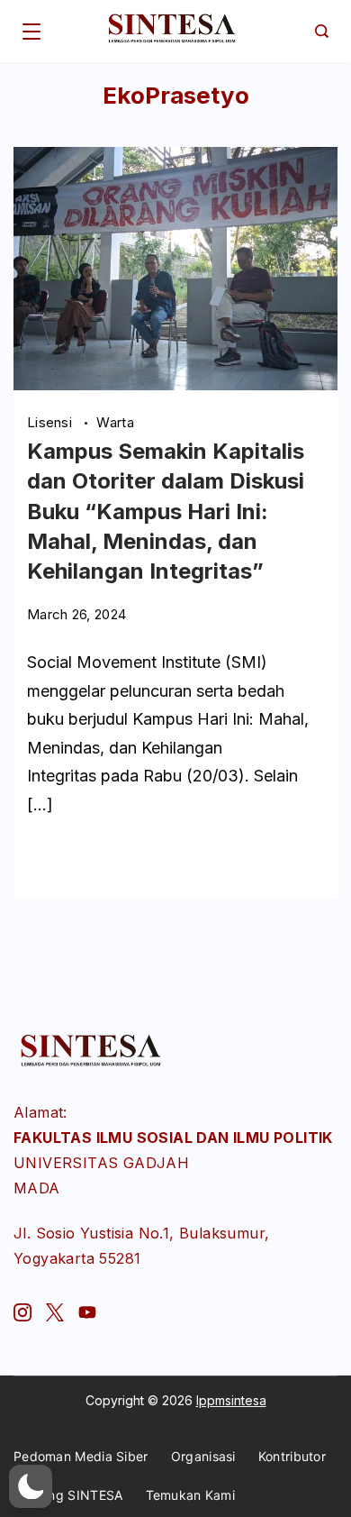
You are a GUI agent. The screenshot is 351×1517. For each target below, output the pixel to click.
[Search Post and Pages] (321, 31)
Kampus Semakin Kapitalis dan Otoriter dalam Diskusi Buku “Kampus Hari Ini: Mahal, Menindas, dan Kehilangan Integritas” (165, 511)
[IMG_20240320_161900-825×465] (176, 384)
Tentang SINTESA (68, 1495)
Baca (44, 857)
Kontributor (292, 1456)
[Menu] (31, 32)
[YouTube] (87, 1312)
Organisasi (203, 1456)
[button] (30, 1486)
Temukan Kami (191, 1495)
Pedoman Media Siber (81, 1456)
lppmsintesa (231, 1400)
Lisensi (51, 422)
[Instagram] (23, 1312)
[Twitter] (55, 1312)
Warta (115, 422)
